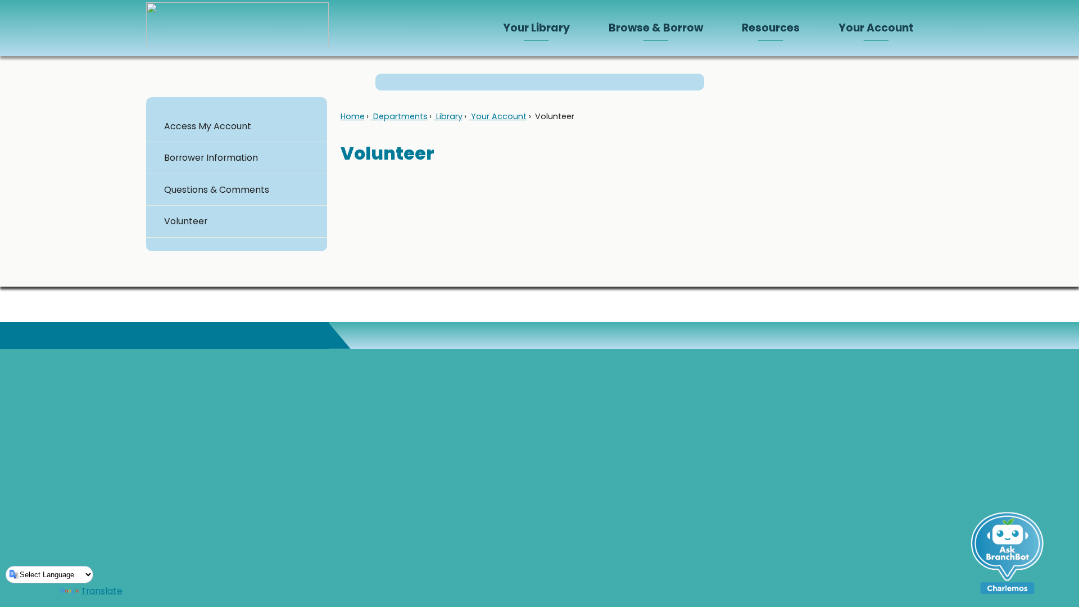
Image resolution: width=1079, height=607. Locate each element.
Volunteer (185, 221)
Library (448, 116)
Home (353, 116)
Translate (102, 591)
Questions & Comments (216, 189)
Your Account (498, 116)
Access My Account (207, 126)
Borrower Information (211, 157)
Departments (399, 116)
